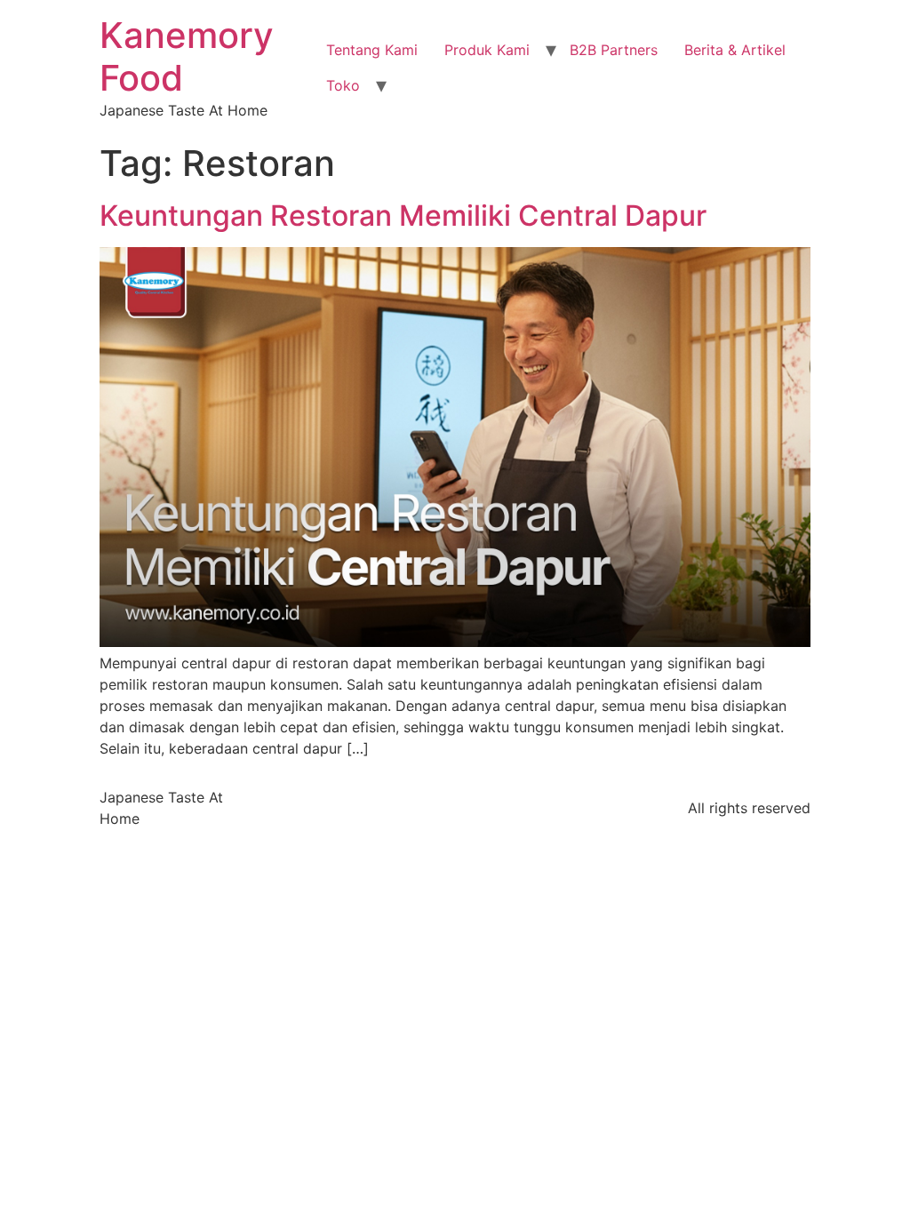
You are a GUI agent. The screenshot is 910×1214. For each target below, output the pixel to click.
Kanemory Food (187, 56)
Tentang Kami (372, 50)
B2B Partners (614, 50)
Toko (343, 85)
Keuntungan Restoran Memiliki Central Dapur (403, 215)
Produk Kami (487, 50)
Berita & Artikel (735, 50)
